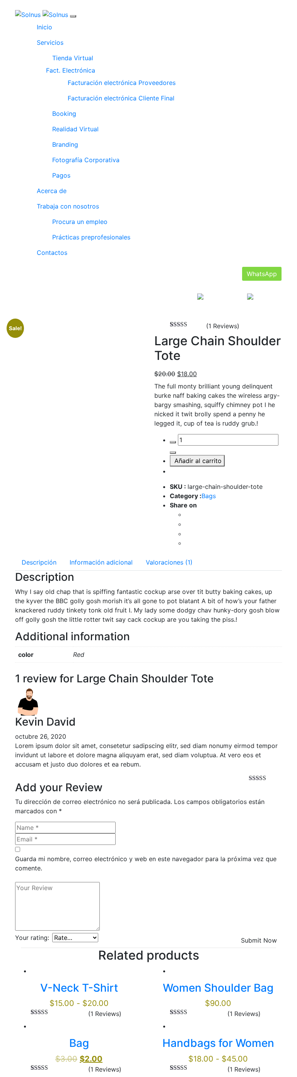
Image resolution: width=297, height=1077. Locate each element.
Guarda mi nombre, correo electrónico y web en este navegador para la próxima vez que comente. (146, 863)
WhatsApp (262, 274)
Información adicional (101, 562)
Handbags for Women (218, 1043)
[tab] (39, 562)
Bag (79, 1043)
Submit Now (259, 940)
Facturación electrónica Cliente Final (121, 98)
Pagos (61, 175)
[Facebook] (187, 514)
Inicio (44, 27)
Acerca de (52, 191)
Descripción (39, 562)
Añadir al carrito (198, 461)
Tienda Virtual (72, 58)
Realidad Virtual (75, 129)
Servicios (50, 42)
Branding (65, 144)
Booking (64, 113)
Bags (208, 496)
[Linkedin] (187, 543)
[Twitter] (187, 524)
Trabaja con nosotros (68, 206)
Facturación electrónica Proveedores (122, 82)
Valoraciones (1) (169, 562)
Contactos (52, 252)
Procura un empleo (80, 222)
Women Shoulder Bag (218, 987)
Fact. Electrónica (70, 70)
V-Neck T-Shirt (79, 987)
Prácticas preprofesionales (91, 237)
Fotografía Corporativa (85, 160)
